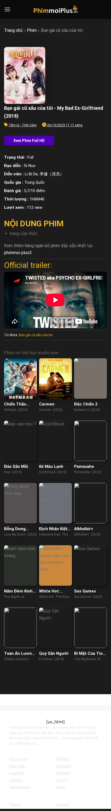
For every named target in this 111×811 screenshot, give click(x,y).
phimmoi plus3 (18, 252)
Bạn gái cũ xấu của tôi (36, 335)
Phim (32, 30)
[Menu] (7, 9)
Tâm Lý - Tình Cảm (23, 125)
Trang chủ (13, 30)
